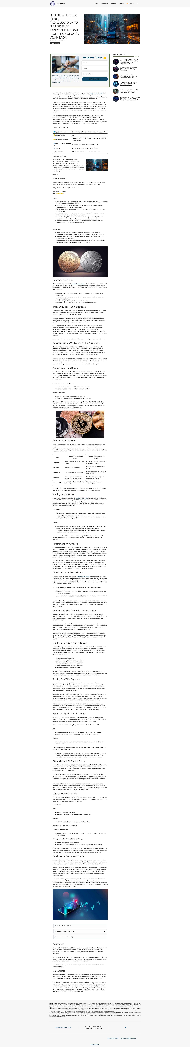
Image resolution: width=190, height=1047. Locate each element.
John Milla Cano (54, 41)
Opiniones (121, 3)
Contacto (113, 3)
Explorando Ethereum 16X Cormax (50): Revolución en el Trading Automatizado (128, 69)
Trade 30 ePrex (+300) (96, 93)
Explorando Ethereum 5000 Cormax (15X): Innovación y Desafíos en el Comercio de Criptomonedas (129, 76)
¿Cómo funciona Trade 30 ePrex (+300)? (64, 931)
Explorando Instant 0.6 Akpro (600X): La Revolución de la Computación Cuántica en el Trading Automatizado (130, 98)
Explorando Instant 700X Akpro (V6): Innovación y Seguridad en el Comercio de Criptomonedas (129, 91)
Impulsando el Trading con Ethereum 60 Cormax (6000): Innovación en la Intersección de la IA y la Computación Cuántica (129, 61)
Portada (96, 3)
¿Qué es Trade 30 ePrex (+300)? (62, 925)
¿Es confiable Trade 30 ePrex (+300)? (63, 937)
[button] (137, 3)
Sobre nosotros (104, 3)
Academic (60, 4)
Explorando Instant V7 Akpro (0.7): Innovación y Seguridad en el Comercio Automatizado (128, 84)
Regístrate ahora (94, 79)
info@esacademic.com (63, 1027)
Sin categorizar (55, 43)
